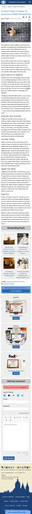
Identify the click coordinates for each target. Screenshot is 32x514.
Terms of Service (10, 505)
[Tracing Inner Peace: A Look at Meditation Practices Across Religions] (9, 238)
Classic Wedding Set (16, 316)
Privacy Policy (14, 501)
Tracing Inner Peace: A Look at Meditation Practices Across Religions (9, 250)
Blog (28, 497)
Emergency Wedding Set (16, 371)
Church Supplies (20, 497)
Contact (19, 505)
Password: (6, 406)
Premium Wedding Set (16, 344)
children (12, 284)
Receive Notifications (16, 291)
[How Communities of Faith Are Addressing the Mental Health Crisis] (22, 263)
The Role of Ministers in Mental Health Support (9, 274)
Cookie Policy (24, 501)
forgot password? (24, 413)
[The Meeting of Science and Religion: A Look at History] (22, 238)
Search (6, 501)
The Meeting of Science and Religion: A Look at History (23, 250)
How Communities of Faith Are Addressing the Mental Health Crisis (23, 275)
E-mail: (5, 399)
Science (22, 281)
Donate (25, 505)
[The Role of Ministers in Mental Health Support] (9, 263)
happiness (6, 284)
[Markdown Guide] (10, 420)
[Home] (3, 2)
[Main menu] (30, 2)
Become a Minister (8, 497)
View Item (16, 318)
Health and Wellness (13, 281)
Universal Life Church (17, 2)
